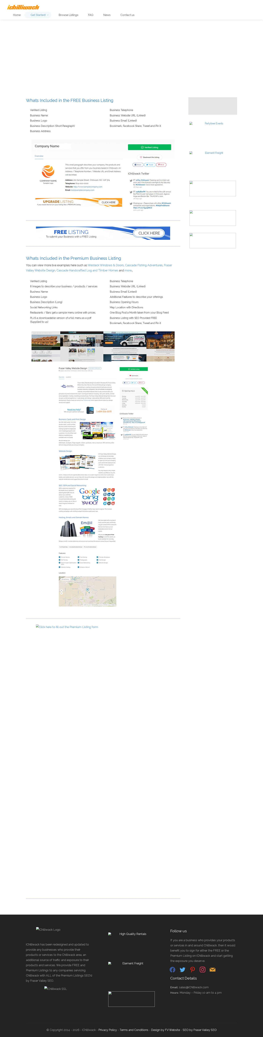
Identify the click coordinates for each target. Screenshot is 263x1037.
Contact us (127, 15)
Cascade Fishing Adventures (144, 265)
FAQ (90, 15)
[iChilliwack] (23, 7)
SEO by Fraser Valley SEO (200, 1030)
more (128, 270)
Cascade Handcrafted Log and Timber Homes (87, 270)
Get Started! (38, 15)
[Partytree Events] (212, 129)
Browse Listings (68, 15)
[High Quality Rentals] (131, 940)
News (106, 15)
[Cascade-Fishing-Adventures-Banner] (212, 217)
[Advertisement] (131, 64)
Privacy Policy (107, 1030)
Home (16, 15)
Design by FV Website (165, 1030)
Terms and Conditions (134, 1030)
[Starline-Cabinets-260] (212, 188)
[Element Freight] (212, 158)
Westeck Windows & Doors (106, 265)
